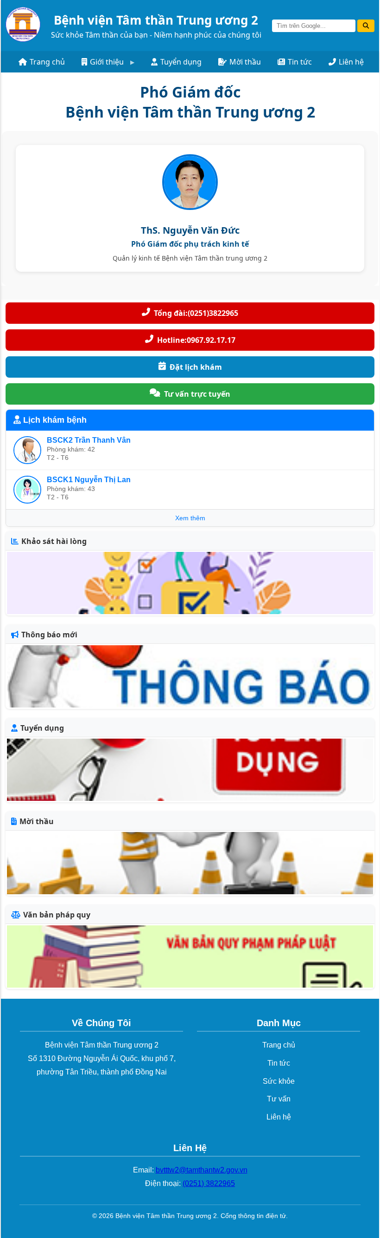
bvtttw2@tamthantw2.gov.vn (201, 1170)
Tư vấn (279, 1099)
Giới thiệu (107, 62)
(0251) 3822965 (209, 1183)
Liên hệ (351, 62)
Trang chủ (47, 62)
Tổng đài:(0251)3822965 (196, 313)
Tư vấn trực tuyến (197, 394)
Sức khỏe (279, 1081)
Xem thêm (190, 518)
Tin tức (300, 62)
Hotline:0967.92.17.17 (196, 340)
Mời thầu (245, 62)
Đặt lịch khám (196, 367)
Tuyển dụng (181, 62)
